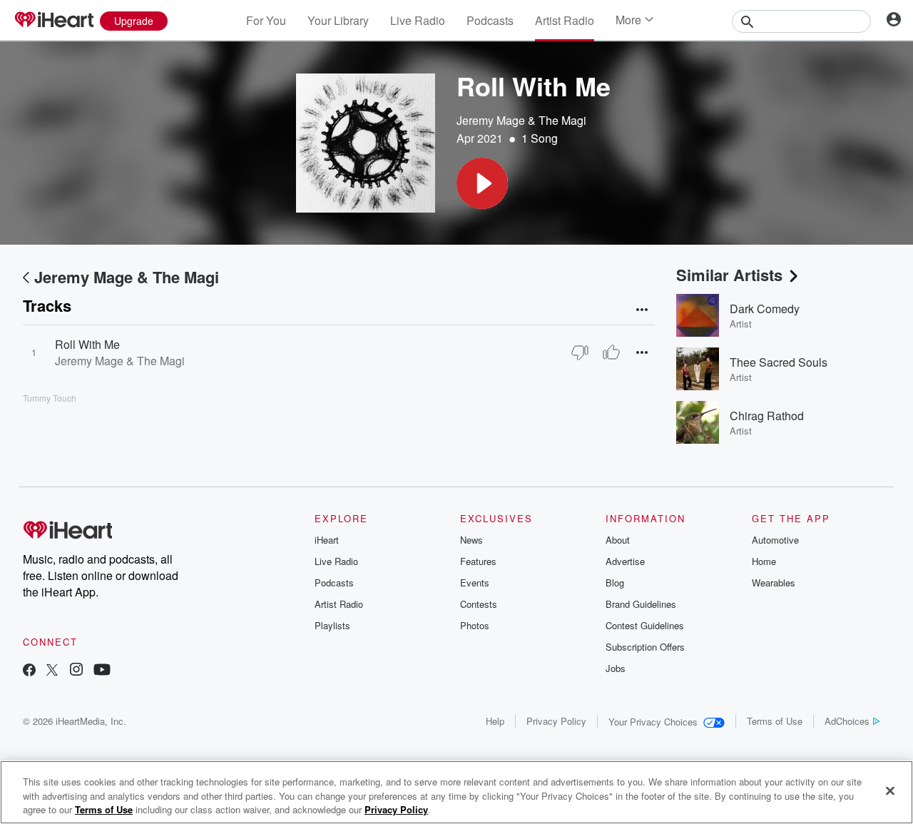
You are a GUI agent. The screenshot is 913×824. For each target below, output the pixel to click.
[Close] (890, 790)
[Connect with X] (52, 671)
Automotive (775, 539)
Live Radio (417, 20)
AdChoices (847, 721)
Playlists (332, 625)
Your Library (338, 20)
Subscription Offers (645, 646)
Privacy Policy (556, 721)
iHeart (327, 539)
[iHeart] (53, 20)
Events (474, 582)
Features (478, 561)
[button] (482, 183)
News (471, 539)
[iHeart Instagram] (76, 671)
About (618, 539)
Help (495, 721)
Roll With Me (87, 344)
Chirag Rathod (767, 415)
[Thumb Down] (580, 352)
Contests (478, 604)
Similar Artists (729, 274)
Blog (615, 582)
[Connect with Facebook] (29, 671)
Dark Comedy (765, 308)
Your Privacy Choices (653, 721)
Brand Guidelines (641, 604)
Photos (474, 625)
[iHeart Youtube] (102, 671)
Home (764, 561)
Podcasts (490, 20)
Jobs (616, 668)
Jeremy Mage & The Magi (521, 120)
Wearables (773, 582)
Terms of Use (774, 721)
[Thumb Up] (611, 352)
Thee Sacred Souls (778, 362)
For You (266, 20)
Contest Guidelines (645, 625)
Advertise (625, 561)
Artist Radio (564, 20)
